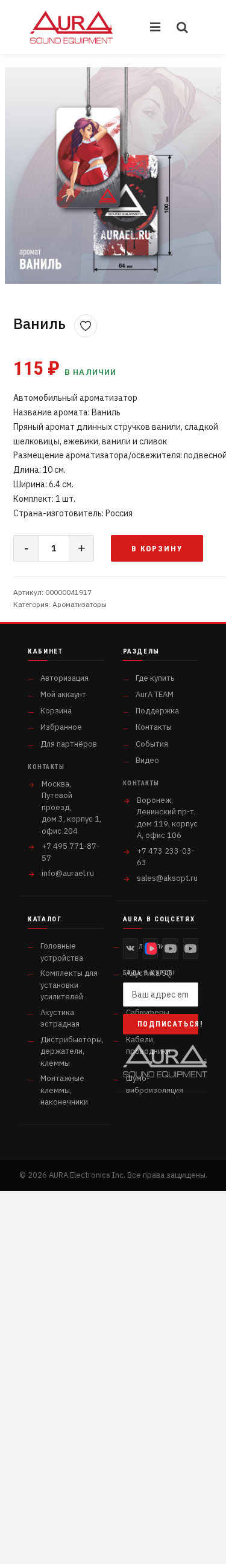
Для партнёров (68, 744)
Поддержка (157, 711)
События (152, 744)
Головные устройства (61, 952)
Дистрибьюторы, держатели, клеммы (72, 1051)
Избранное (61, 727)
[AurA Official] (170, 948)
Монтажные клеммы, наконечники (64, 1090)
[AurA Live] (190, 948)
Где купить (155, 678)
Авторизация (64, 678)
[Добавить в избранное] (85, 325)
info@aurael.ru (68, 873)
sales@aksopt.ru (167, 878)
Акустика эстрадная (60, 1018)
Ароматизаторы (79, 604)
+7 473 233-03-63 (166, 857)
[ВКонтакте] (130, 948)
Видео (147, 760)
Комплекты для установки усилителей (69, 985)
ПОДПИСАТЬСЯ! (168, 1024)
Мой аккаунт (63, 694)
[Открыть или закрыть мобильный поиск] (182, 27)
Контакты (154, 727)
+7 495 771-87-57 (70, 852)
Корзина (56, 711)
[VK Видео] (150, 948)
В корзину (157, 548)
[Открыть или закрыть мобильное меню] (156, 27)
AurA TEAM (155, 694)
